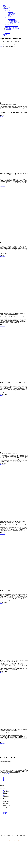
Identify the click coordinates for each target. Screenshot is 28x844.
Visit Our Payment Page (5, 761)
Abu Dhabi (6, 773)
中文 (10, 840)
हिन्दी (14, 840)
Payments (5, 812)
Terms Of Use (5, 813)
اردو (18, 840)
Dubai (11, 773)
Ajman (14, 773)
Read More (2, 116)
